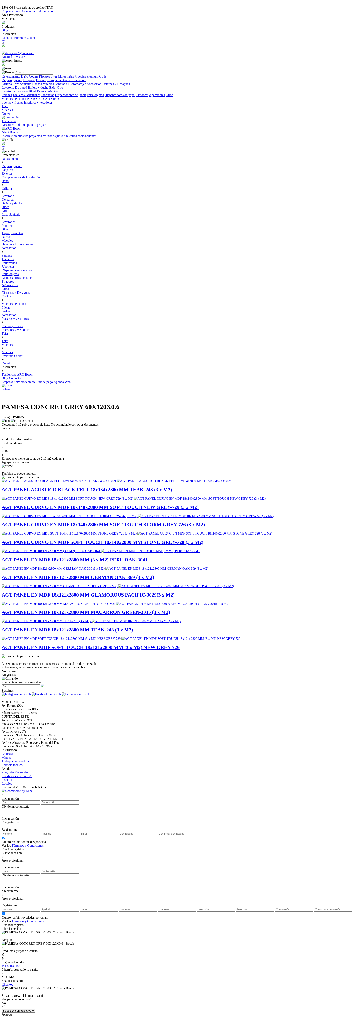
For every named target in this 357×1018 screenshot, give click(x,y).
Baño (24, 76)
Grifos (40, 98)
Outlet (6, 113)
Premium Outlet (24, 37)
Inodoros (22, 91)
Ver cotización (11, 966)
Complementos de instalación (66, 80)
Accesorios (94, 84)
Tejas (70, 76)
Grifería (7, 84)
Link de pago (44, 11)
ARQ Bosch (25, 374)
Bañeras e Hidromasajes (70, 84)
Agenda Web (62, 382)
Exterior (41, 80)
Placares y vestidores (52, 76)
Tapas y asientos (47, 91)
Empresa (8, 11)
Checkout (8, 984)
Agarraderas (157, 95)
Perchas (7, 95)
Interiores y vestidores (38, 102)
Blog (5, 30)
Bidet (52, 87)
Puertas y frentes (12, 102)
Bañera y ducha (38, 87)
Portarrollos (32, 95)
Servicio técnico (25, 11)
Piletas (31, 98)
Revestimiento (11, 76)
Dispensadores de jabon (70, 95)
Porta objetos (95, 95)
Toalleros (19, 95)
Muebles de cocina (14, 98)
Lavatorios (8, 91)
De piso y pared (12, 80)
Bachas (37, 84)
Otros (169, 95)
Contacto (8, 37)
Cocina (33, 76)
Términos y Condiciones (28, 845)
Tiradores (142, 95)
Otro (60, 87)
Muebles (80, 76)
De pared (29, 80)
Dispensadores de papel (120, 95)
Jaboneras (47, 95)
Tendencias (9, 374)
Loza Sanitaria (22, 84)
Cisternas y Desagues (116, 84)
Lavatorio (8, 87)
